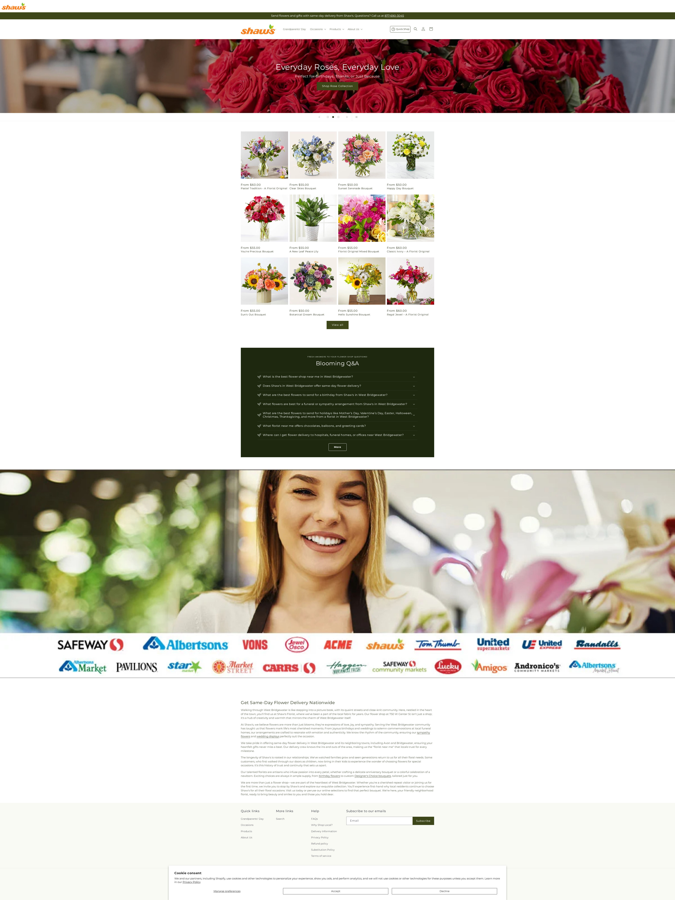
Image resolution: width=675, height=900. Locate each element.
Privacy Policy (192, 882)
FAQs (314, 819)
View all (337, 324)
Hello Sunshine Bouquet (354, 314)
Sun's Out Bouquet (253, 314)
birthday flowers (329, 776)
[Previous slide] (319, 117)
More (337, 447)
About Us (246, 837)
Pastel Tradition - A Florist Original (264, 188)
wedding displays (268, 736)
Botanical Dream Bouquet (307, 314)
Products (246, 831)
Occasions (247, 825)
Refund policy (319, 843)
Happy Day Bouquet (400, 188)
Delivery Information (324, 831)
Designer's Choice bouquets (373, 776)
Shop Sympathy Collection (337, 91)
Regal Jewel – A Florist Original (408, 314)
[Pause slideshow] (356, 117)
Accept (335, 891)
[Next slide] (347, 117)
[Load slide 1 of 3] (327, 117)
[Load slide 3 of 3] (338, 117)
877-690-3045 (394, 15)
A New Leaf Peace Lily (304, 251)
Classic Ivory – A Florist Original (408, 251)
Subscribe (423, 821)
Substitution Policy (323, 849)
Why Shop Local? (322, 825)
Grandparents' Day (252, 819)
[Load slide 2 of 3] (333, 117)
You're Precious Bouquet (257, 251)
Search (280, 819)
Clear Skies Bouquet (303, 188)
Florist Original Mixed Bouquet (358, 251)
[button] (317, 29)
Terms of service (321, 856)
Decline (444, 891)
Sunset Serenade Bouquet (355, 188)
